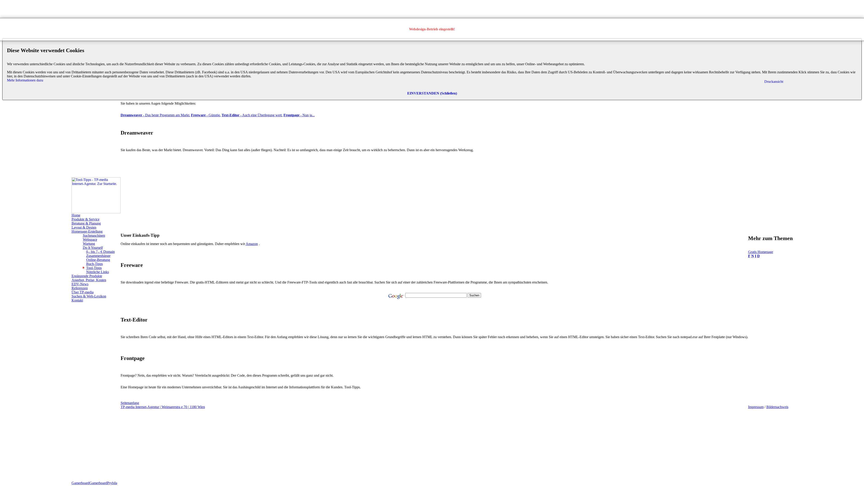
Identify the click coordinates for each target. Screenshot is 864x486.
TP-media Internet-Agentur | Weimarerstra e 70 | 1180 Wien (163, 407)
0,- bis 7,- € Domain (100, 252)
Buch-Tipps (94, 264)
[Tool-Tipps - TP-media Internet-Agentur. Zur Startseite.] (96, 212)
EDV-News (80, 284)
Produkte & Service (85, 219)
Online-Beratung (98, 260)
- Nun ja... (299, 115)
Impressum (756, 407)
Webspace (90, 239)
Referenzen (80, 288)
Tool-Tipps (94, 268)
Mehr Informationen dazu (25, 80)
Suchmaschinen (94, 235)
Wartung (89, 243)
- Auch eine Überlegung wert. (252, 115)
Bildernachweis (777, 407)
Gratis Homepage (760, 252)
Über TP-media (83, 292)
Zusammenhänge (98, 256)
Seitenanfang (130, 403)
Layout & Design (84, 227)
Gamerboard (80, 483)
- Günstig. (206, 115)
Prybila (112, 483)
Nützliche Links (97, 272)
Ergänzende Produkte (87, 276)
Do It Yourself (93, 248)
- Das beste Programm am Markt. (155, 115)
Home (76, 215)
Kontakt (77, 300)
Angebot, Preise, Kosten (89, 280)
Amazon (252, 244)
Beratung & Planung (86, 223)
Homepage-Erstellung (87, 231)
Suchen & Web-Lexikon (89, 296)
